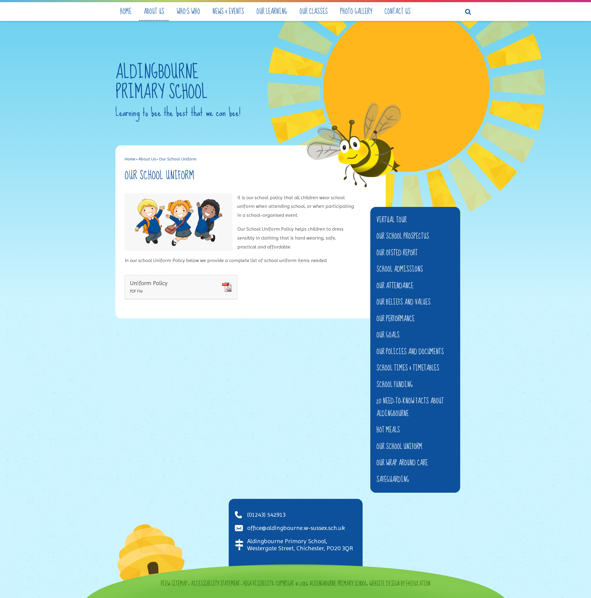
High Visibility (258, 584)
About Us (147, 158)
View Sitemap (174, 584)
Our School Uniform (177, 158)
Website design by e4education (399, 584)
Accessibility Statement (215, 584)
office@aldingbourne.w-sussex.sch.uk (296, 527)
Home (130, 158)
